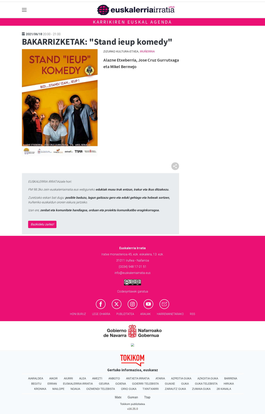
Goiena (120, 383)
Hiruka (229, 383)
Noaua (75, 388)
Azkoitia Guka (207, 378)
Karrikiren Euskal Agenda (132, 22)
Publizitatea (125, 314)
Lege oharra (101, 314)
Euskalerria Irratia (78, 383)
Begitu (36, 383)
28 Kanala (224, 388)
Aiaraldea (35, 378)
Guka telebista (206, 383)
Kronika (40, 388)
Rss (192, 314)
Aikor (53, 378)
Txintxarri (151, 388)
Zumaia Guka (201, 388)
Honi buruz (78, 314)
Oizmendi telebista (100, 388)
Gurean (133, 397)
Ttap (147, 397)
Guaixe (170, 383)
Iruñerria (147, 51)
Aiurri (68, 378)
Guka (185, 383)
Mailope (58, 388)
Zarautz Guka (175, 388)
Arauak (145, 314)
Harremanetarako (170, 314)
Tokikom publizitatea (132, 403)
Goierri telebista (145, 383)
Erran (52, 383)
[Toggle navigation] (24, 10)
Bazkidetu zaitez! (42, 224)
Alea (82, 378)
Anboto (114, 378)
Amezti (97, 378)
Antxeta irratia (137, 378)
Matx (118, 397)
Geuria (104, 383)
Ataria (160, 378)
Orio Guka (128, 388)
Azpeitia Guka (181, 378)
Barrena (230, 378)
